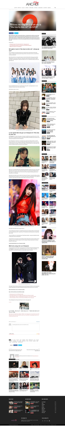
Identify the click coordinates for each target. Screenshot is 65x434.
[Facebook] (43, 421)
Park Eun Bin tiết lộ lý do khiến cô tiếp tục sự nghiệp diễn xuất (33, 350)
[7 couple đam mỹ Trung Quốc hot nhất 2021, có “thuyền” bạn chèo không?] (52, 211)
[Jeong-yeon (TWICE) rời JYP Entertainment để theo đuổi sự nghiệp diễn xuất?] (49, 234)
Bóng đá (43, 409)
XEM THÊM (17, 359)
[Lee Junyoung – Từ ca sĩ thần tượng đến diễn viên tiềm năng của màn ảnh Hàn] (35, 385)
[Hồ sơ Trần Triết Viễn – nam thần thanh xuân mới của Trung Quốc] (52, 195)
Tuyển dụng (41, 424)
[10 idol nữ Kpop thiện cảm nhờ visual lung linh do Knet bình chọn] (45, 195)
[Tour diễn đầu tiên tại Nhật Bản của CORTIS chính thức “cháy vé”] (49, 41)
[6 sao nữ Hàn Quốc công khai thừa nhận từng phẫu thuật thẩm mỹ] (45, 166)
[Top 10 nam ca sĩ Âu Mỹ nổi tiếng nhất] (35, 364)
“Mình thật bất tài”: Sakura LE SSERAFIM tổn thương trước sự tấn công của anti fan (23, 296)
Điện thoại (43, 408)
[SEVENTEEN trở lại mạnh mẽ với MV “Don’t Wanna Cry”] (52, 166)
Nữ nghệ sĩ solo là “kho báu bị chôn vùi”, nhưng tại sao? (19, 44)
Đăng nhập (38, 321)
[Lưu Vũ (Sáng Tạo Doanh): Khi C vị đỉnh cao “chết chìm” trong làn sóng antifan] (45, 203)
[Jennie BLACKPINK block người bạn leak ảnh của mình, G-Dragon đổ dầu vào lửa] (45, 174)
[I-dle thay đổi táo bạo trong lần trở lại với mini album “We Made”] (44, 120)
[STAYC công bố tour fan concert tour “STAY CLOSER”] (44, 126)
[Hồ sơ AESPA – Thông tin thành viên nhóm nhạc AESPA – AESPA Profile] (52, 203)
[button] (55, 8)
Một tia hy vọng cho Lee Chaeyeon (15, 46)
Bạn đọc (49, 7)
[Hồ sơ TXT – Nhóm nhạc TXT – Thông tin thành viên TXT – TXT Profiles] (43, 112)
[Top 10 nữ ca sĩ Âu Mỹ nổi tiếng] (24, 364)
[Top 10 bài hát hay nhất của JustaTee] (14, 364)
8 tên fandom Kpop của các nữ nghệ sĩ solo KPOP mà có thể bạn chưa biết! (21, 295)
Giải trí (15, 7)
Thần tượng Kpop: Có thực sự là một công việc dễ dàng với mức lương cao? (22, 297)
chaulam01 (17, 354)
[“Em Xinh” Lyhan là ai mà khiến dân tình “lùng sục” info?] (24, 385)
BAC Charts (48, 424)
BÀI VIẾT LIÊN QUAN (12, 359)
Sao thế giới (14, 22)
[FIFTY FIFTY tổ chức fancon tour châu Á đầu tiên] (49, 55)
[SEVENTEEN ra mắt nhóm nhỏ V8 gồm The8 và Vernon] (11, 411)
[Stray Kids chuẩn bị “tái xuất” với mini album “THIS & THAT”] (49, 70)
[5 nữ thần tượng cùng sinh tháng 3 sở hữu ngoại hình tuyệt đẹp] (45, 220)
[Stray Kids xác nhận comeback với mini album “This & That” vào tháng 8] (11, 402)
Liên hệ (55, 424)
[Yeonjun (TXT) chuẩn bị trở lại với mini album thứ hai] (11, 407)
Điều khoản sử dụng (36, 424)
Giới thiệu (32, 424)
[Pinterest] (45, 421)
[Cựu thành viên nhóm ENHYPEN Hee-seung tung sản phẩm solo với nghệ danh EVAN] (49, 266)
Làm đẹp (27, 7)
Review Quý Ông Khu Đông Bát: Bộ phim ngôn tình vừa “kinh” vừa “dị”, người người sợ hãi (15, 350)
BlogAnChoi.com (23, 420)
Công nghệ (31, 7)
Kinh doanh (40, 7)
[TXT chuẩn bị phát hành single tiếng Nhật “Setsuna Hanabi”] (44, 131)
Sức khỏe (45, 7)
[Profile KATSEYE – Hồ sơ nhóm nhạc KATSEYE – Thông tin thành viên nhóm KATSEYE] (50, 88)
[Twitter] (49, 421)
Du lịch (23, 7)
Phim (20, 377)
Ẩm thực (19, 7)
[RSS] (47, 421)
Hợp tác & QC (45, 424)
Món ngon (43, 412)
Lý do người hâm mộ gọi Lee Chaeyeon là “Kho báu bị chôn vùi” (21, 45)
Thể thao (35, 7)
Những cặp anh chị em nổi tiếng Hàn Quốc (16, 294)
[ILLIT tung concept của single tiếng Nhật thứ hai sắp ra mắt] (44, 137)
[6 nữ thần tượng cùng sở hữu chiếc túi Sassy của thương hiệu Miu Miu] (52, 220)
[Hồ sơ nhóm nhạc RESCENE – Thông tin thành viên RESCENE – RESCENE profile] (43, 103)
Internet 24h (44, 411)
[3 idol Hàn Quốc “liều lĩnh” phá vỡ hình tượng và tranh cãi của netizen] (45, 158)
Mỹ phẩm (43, 404)
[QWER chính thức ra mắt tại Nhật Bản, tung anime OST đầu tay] (44, 143)
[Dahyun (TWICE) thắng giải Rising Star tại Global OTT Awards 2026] (49, 250)
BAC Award (52, 424)
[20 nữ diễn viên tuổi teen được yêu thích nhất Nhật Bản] (43, 95)
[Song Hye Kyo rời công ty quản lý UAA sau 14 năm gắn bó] (44, 148)
